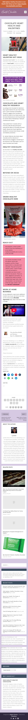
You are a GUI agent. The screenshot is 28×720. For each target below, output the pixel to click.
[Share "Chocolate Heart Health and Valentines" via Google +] (11, 400)
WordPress (14, 716)
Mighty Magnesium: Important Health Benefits (12, 615)
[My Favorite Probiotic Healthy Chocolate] (14, 545)
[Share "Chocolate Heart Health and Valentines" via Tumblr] (14, 400)
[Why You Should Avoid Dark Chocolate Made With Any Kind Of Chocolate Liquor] (14, 478)
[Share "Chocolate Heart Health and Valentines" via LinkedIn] (20, 400)
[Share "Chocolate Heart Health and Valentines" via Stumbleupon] (11, 403)
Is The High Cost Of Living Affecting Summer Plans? (12, 620)
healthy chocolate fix (10, 344)
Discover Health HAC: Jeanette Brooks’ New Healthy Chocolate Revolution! (14, 587)
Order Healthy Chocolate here (10, 198)
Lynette (10, 31)
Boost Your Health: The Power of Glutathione (11, 597)
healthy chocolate (17, 149)
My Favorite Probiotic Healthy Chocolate (14, 555)
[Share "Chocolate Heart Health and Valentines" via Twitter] (8, 400)
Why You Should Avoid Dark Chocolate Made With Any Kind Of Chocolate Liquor (13, 490)
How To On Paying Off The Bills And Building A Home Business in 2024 (12, 630)
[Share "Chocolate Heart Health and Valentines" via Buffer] (23, 400)
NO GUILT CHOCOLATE (13, 284)
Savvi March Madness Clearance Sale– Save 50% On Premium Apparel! (14, 625)
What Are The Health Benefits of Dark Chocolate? (12, 602)
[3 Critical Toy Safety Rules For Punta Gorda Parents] (14, 502)
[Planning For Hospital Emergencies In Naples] (14, 523)
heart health (10, 63)
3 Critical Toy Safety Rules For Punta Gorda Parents (13, 511)
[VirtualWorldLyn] (6, 333)
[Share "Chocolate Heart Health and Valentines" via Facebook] (5, 400)
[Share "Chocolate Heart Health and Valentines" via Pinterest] (17, 400)
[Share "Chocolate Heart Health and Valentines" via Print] (17, 403)
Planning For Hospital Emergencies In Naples (13, 532)
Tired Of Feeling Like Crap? (9, 611)
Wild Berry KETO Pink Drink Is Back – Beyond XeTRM (12, 607)
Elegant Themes (14, 714)
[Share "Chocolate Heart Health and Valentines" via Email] (14, 403)
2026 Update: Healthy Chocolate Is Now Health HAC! (13, 592)
